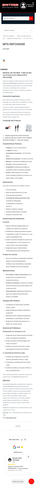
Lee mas (18, 426)
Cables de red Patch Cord (14, 38)
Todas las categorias (8, 36)
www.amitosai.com (11, 417)
